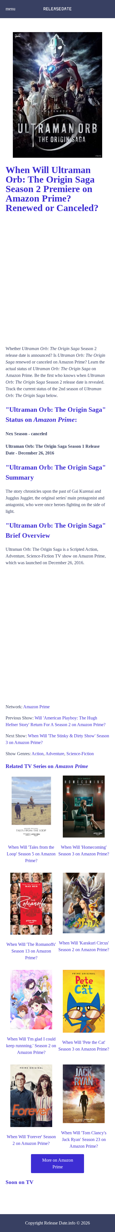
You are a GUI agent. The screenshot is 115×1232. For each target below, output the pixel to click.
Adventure (54, 753)
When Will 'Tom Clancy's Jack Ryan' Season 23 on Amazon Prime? (83, 1139)
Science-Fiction (80, 753)
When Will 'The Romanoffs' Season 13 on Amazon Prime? (31, 951)
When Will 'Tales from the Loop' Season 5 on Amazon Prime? (31, 854)
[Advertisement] (57, 276)
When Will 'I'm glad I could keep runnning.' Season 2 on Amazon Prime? (31, 1046)
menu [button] (10, 8)
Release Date (55, 1223)
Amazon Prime (36, 706)
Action (38, 753)
